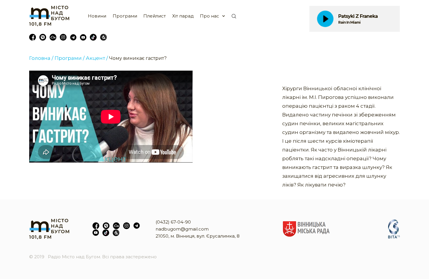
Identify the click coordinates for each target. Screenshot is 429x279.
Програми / (70, 58)
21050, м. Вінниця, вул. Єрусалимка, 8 (198, 236)
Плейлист (154, 16)
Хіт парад (183, 16)
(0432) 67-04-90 (173, 222)
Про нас (209, 16)
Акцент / (97, 58)
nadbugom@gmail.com (182, 229)
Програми (125, 16)
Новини (97, 16)
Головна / (41, 58)
